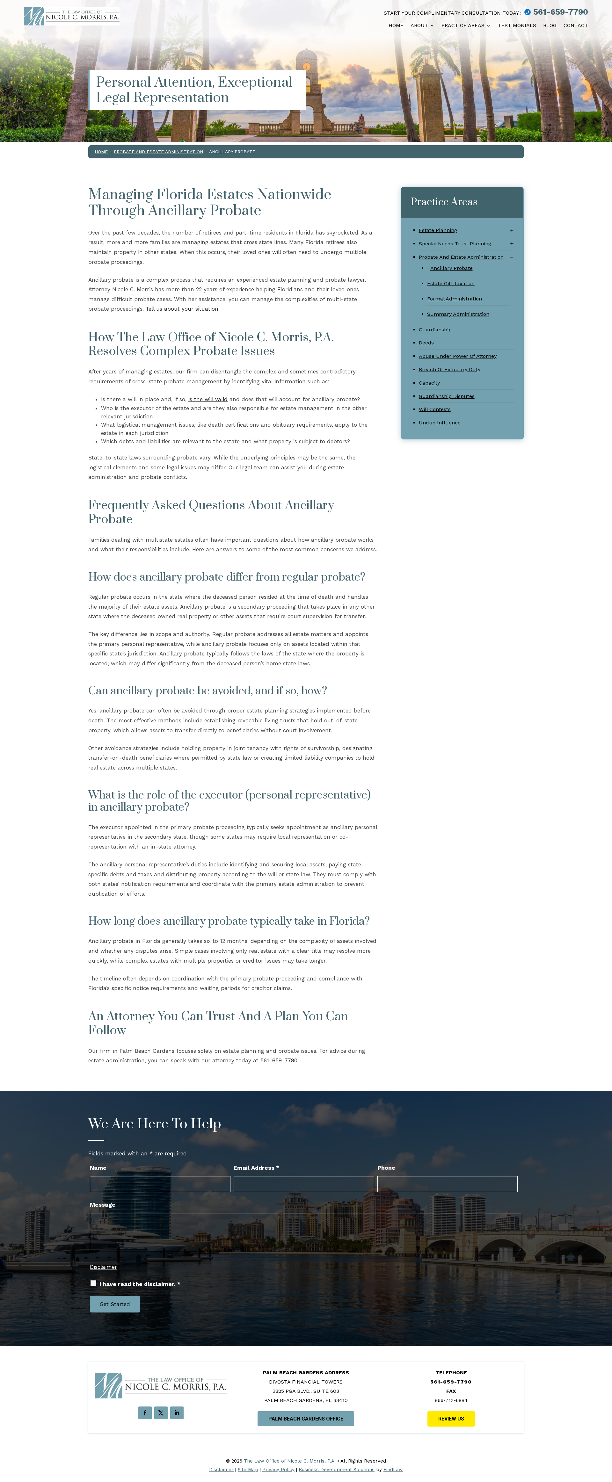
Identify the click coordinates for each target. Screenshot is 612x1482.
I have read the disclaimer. (139, 1284)
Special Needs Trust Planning (455, 244)
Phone (386, 1167)
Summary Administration (458, 314)
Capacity (429, 383)
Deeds (426, 343)
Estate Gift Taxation (451, 283)
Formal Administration (454, 299)
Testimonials (517, 25)
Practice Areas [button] (462, 25)
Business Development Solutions (337, 1469)
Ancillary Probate (451, 268)
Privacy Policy (278, 1469)
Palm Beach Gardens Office (305, 1419)
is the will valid (208, 399)
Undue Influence (440, 423)
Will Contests (435, 409)
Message (102, 1204)
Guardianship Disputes (447, 396)
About (419, 25)
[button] (604, 1443)
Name (98, 1167)
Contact (576, 25)
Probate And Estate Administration (461, 257)
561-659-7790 (560, 12)
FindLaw (393, 1469)
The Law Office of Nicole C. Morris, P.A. (290, 1461)
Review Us (451, 1419)
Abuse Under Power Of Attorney (458, 356)
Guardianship (435, 330)
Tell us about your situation (182, 309)
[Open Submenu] (512, 230)
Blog (550, 25)
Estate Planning (438, 230)
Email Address (256, 1167)
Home (396, 25)
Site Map (248, 1469)
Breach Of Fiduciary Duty (449, 369)
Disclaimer (103, 1267)
